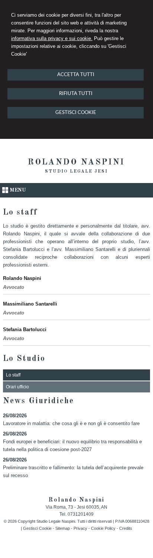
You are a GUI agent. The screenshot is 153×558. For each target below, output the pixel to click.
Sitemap (62, 528)
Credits (125, 528)
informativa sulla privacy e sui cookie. (51, 38)
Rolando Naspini (76, 162)
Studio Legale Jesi (76, 171)
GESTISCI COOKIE (75, 112)
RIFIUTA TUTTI (75, 93)
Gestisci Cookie (37, 528)
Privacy (80, 528)
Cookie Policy (103, 528)
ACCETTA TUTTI (75, 74)
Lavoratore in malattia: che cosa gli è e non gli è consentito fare (71, 423)
